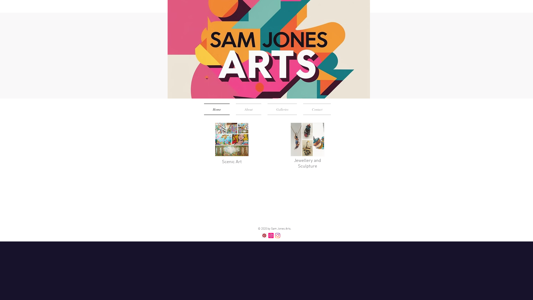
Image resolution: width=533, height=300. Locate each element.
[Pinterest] (264, 235)
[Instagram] (271, 235)
